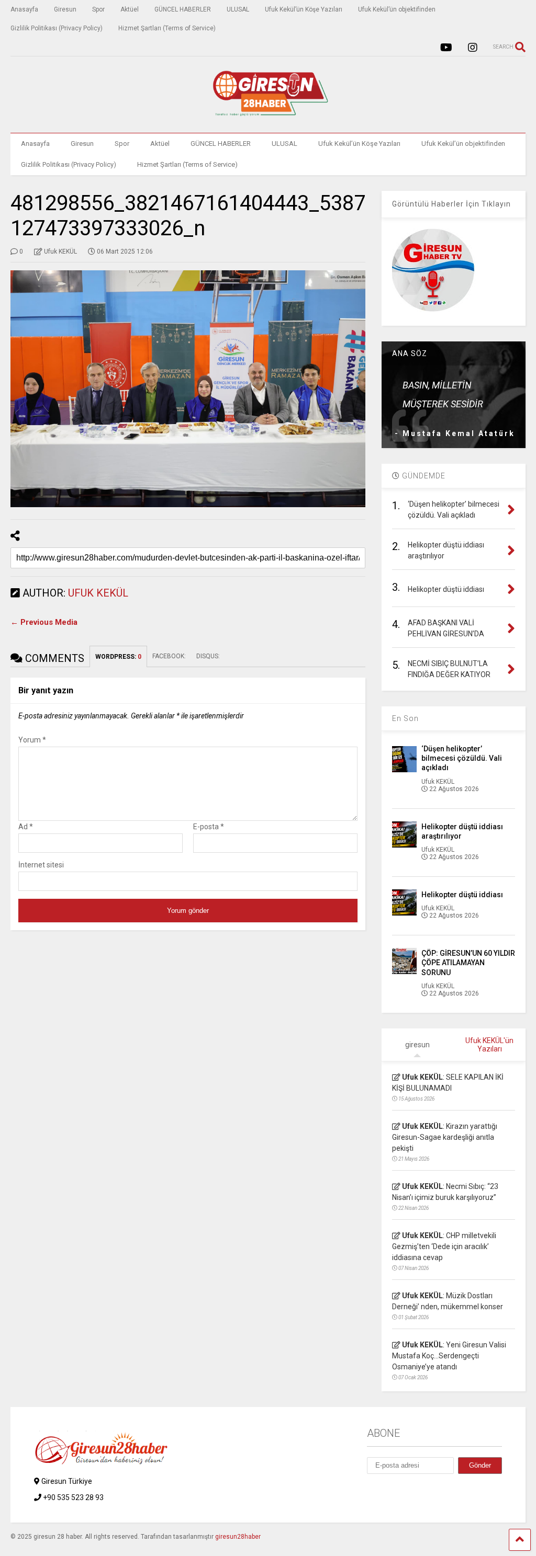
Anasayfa (24, 9)
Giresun (65, 9)
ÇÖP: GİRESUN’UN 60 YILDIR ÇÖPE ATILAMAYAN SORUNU (468, 962)
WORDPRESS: (118, 656)
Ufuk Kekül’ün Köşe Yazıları (303, 9)
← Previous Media (43, 622)
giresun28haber (238, 1536)
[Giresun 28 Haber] (268, 114)
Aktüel (129, 9)
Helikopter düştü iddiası (462, 894)
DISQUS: (208, 656)
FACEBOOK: (169, 656)
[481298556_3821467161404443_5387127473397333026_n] (188, 388)
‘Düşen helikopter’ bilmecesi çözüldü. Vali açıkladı (461, 758)
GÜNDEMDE (422, 476)
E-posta (208, 826)
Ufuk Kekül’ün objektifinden (397, 9)
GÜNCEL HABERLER (182, 9)
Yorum (32, 740)
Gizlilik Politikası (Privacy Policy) (56, 28)
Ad (25, 826)
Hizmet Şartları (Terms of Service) (167, 28)
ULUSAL (238, 9)
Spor (98, 9)
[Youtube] (446, 48)
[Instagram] (472, 48)
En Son (405, 718)
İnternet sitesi (41, 865)
